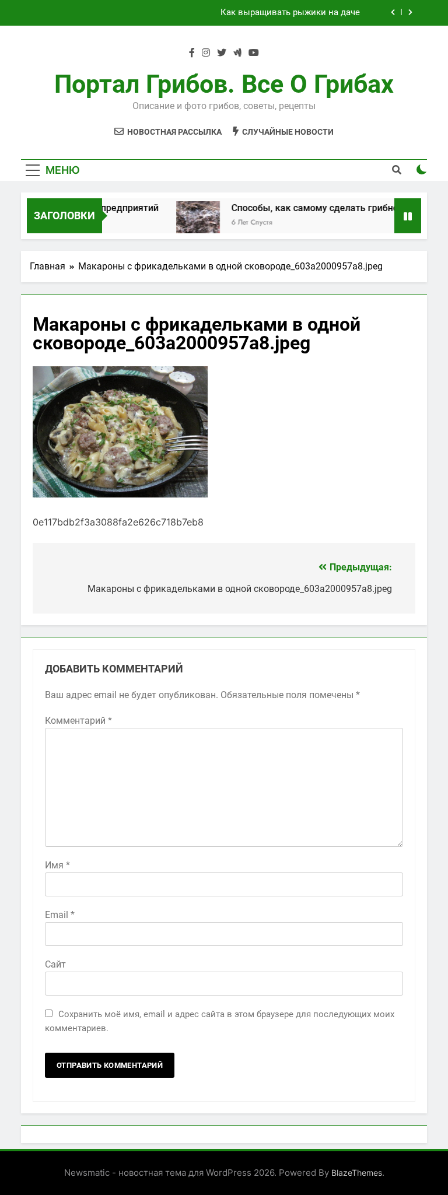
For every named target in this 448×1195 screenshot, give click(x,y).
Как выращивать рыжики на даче (290, 12)
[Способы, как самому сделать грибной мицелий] (190, 223)
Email (60, 914)
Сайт (55, 964)
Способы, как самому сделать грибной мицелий (331, 207)
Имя (57, 865)
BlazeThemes (356, 1173)
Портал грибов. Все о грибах (224, 84)
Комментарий (78, 720)
